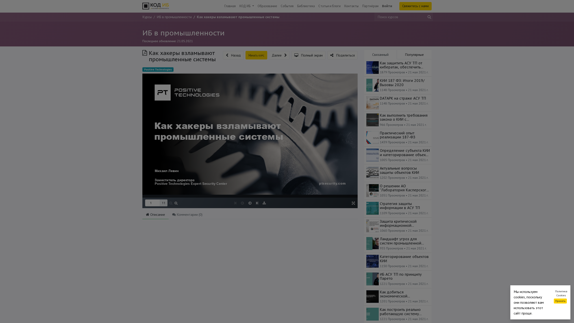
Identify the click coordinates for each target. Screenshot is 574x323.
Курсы (147, 17)
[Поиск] (428, 17)
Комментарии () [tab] (189, 214)
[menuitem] (229, 6)
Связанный (380, 54)
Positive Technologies (158, 69)
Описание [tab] (157, 214)
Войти (387, 6)
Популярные (414, 54)
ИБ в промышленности (183, 32)
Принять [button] (560, 301)
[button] (233, 55)
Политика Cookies (561, 293)
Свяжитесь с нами (415, 6)
